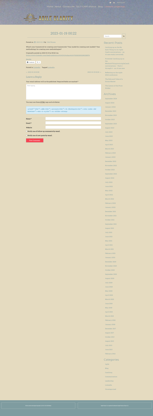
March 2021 (109, 249)
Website (29, 128)
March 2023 (109, 149)
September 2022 (111, 174)
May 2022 (108, 191)
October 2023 (110, 119)
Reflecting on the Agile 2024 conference (113, 74)
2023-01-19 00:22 (63, 33)
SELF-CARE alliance (86, 6)
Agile (107, 364)
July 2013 (108, 345)
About (58, 6)
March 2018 (109, 316)
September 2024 (111, 99)
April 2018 (109, 312)
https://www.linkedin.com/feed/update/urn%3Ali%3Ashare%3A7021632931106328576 (58, 55)
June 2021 (108, 237)
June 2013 (108, 349)
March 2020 (109, 299)
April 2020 (109, 295)
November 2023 (111, 115)
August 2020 (109, 278)
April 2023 (109, 145)
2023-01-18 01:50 (32, 72)
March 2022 (109, 199)
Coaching (108, 372)
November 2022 (111, 165)
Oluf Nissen (51, 42)
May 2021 (108, 241)
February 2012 (110, 354)
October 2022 (110, 170)
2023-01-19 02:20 (94, 72)
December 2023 (110, 111)
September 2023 (111, 124)
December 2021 (110, 211)
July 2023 (108, 132)
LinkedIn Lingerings (114, 6)
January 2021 (110, 257)
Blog (100, 6)
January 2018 (110, 324)
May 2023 (108, 140)
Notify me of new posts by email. (40, 135)
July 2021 (108, 232)
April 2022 (109, 195)
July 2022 (108, 182)
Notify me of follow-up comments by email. (44, 131)
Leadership (109, 381)
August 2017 (109, 333)
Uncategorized (110, 389)
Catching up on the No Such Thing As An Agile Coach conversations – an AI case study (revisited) (114, 51)
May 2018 (108, 308)
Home (50, 6)
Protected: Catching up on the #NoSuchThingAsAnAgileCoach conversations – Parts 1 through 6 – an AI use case (116, 63)
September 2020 (111, 274)
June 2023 (109, 136)
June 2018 (108, 303)
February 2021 (110, 253)
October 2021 (109, 220)
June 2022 (109, 186)
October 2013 (109, 337)
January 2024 (110, 107)
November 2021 (111, 216)
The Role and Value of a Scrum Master (114, 80)
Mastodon (121, 2)
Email (29, 123)
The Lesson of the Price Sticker (113, 87)
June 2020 (109, 287)
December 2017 (110, 329)
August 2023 (109, 128)
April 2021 (109, 245)
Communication (111, 377)
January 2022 (110, 207)
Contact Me (69, 6)
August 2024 (109, 103)
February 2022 (110, 203)
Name (29, 119)
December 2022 (110, 161)
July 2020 (108, 283)
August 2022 (109, 178)
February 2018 (110, 320)
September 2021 (111, 224)
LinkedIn (36, 67)
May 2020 (108, 291)
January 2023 (110, 157)
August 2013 (109, 341)
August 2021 (109, 228)
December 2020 (110, 262)
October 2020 (110, 270)
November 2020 (111, 266)
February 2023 (110, 153)
